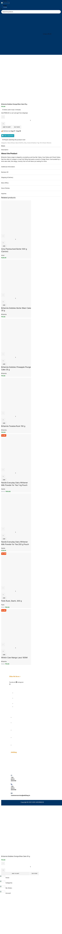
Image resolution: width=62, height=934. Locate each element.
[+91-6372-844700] (11, 775)
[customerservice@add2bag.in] (11, 793)
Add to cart (7, 127)
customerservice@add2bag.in (20, 795)
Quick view (3, 232)
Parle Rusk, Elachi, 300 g (11, 601)
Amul (2, 255)
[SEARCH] (59, 11)
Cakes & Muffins (19, 142)
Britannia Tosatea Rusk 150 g (13, 426)
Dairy (25, 142)
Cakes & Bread (11, 142)
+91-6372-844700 (13, 779)
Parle (2, 605)
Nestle (3, 489)
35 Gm (41, 142)
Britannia (49, 142)
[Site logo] (5, 3)
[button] (4, 246)
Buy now (17, 127)
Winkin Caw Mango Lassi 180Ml (14, 658)
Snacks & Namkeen (32, 142)
